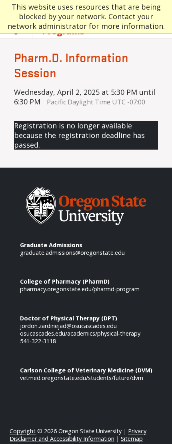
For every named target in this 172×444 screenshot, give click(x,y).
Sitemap (132, 438)
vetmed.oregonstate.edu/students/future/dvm (81, 378)
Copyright (23, 431)
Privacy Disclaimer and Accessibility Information (78, 434)
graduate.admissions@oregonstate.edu (72, 252)
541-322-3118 (38, 341)
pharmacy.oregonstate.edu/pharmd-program (80, 289)
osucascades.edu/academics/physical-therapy (80, 333)
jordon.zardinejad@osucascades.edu (68, 326)
